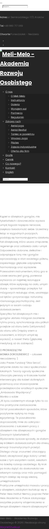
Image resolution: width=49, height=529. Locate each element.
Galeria (15, 104)
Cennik (9, 159)
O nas (9, 91)
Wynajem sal (18, 108)
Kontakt (10, 168)
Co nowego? (13, 163)
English (9, 172)
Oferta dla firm (20, 151)
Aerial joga (17, 125)
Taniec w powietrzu (22, 134)
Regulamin (17, 117)
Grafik (9, 155)
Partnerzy (17, 113)
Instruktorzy (18, 100)
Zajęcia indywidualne (23, 147)
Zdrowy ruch (13, 121)
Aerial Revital (18, 130)
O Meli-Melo (18, 96)
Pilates (15, 142)
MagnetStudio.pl (10, 527)
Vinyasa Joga (19, 138)
